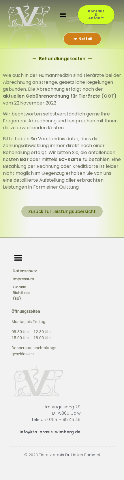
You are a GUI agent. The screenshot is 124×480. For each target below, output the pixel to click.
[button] (62, 15)
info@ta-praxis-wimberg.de (50, 432)
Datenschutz (25, 271)
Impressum (23, 279)
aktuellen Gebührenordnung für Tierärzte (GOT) (60, 96)
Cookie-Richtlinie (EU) (21, 292)
